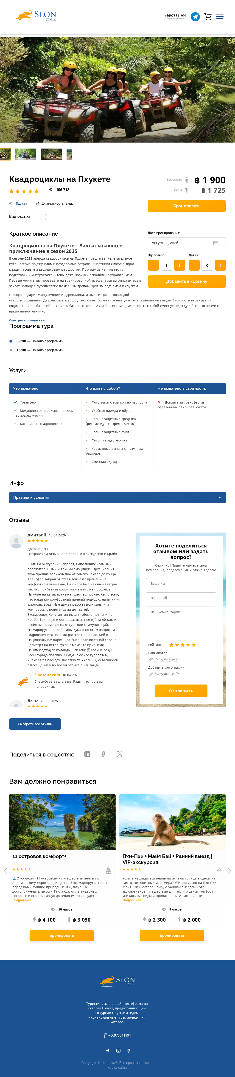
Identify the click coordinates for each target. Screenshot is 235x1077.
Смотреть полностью (27, 320)
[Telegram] (195, 16)
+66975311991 (119, 1035)
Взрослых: (156, 255)
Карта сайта (117, 1067)
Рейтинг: (155, 645)
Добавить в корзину (186, 281)
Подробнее (21, 900)
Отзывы (19, 520)
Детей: (194, 255)
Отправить (181, 690)
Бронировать (187, 205)
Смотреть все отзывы (35, 724)
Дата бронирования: (164, 233)
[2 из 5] (15, 191)
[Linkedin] (87, 754)
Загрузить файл (166, 659)
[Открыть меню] (220, 16)
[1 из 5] (12, 191)
